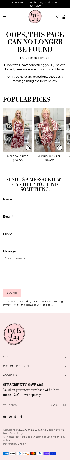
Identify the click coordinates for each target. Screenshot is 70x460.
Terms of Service (35, 304)
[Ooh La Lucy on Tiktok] (21, 417)
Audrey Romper (49, 156)
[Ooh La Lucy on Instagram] (16, 417)
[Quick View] (28, 148)
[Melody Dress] (17, 130)
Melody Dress (17, 156)
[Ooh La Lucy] (35, 16)
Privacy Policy (11, 304)
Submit (12, 292)
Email (8, 216)
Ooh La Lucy (32, 429)
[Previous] (5, 4)
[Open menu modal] (4, 16)
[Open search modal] (57, 16)
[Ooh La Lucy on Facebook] (5, 417)
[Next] (65, 4)
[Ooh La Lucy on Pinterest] (10, 417)
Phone (7, 234)
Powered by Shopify (15, 443)
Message (9, 251)
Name (7, 199)
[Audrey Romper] (49, 130)
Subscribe (59, 405)
